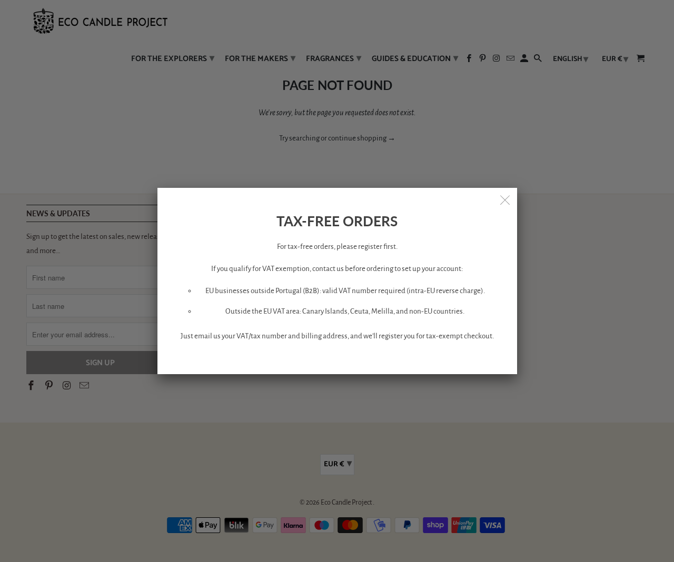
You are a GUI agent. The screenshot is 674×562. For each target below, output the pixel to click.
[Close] (505, 199)
